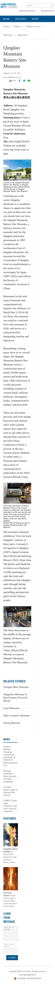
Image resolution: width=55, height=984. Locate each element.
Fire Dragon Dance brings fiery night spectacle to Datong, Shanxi (10, 857)
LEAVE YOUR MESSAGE (9, 918)
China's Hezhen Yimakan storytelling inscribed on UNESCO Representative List (10, 756)
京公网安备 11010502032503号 (29, 979)
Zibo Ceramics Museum (16, 715)
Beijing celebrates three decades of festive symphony (9, 776)
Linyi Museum (11, 708)
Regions (39, 25)
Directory (8, 35)
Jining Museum (11, 722)
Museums (22, 35)
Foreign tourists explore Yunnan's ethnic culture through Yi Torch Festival (10, 901)
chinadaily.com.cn (27, 11)
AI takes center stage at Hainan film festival (10, 791)
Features (9, 819)
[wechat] (29, 80)
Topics (23, 25)
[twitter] (24, 80)
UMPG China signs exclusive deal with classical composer (10, 806)
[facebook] (19, 80)
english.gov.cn (47, 11)
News (35, 19)
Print (14, 81)
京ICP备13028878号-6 (27, 975)
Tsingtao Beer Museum (16, 686)
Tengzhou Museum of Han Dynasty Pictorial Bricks (15, 697)
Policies (20, 19)
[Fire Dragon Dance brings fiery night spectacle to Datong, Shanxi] (10, 835)
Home (6, 19)
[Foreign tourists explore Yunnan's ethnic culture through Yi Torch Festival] (10, 879)
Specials (8, 25)
